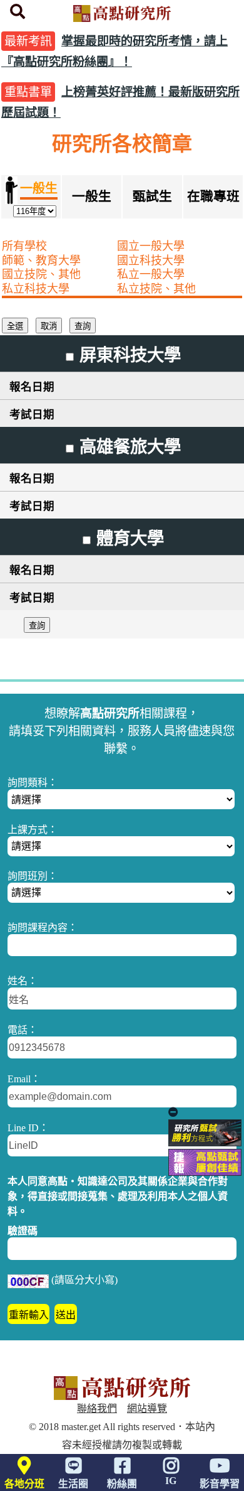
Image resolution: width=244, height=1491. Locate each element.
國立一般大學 (151, 246)
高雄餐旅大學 (130, 447)
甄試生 (152, 196)
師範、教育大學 (41, 260)
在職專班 (213, 196)
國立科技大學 (151, 260)
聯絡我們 (97, 1408)
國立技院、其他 (41, 274)
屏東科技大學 (130, 355)
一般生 (91, 196)
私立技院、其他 (156, 289)
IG (170, 1480)
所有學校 (24, 246)
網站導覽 (147, 1408)
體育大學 (130, 538)
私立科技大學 (35, 289)
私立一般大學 (151, 274)
